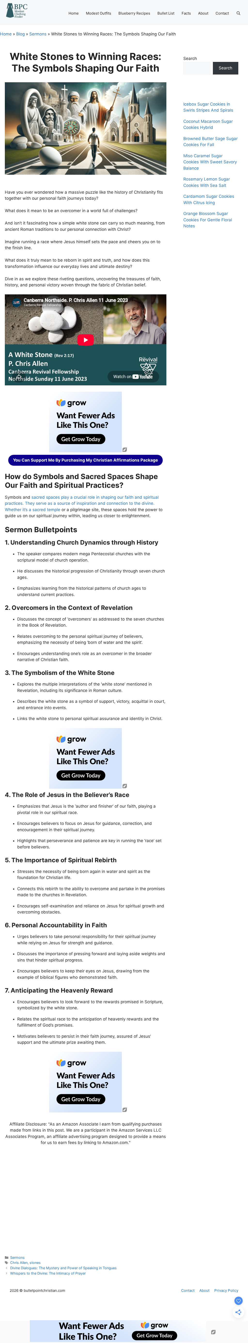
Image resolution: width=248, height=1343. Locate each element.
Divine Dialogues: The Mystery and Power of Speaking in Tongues (63, 1268)
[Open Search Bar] (238, 13)
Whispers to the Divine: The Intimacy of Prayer (48, 1273)
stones (35, 1262)
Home (74, 13)
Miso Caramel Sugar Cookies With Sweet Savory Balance (210, 162)
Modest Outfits (98, 13)
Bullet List (165, 13)
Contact (222, 13)
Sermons (37, 34)
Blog (20, 34)
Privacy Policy (226, 1290)
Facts (186, 13)
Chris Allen (19, 1262)
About (203, 13)
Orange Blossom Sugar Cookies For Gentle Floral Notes (207, 219)
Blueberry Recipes (134, 13)
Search (190, 58)
